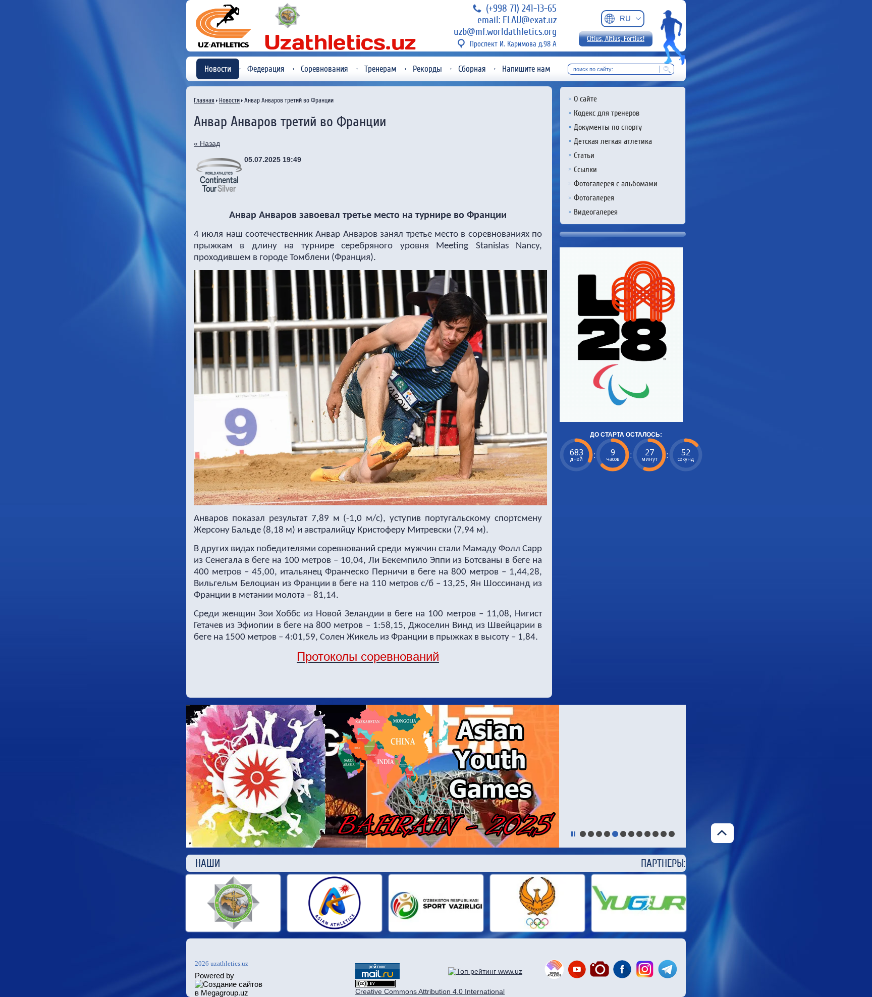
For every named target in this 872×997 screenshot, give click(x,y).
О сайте (585, 98)
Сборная (472, 69)
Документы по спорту (608, 127)
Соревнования (324, 69)
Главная (204, 100)
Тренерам (380, 69)
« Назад (207, 143)
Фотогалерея (594, 197)
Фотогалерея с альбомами (616, 183)
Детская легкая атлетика (613, 141)
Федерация (266, 69)
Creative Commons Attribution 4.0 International (430, 991)
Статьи (584, 155)
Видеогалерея (596, 212)
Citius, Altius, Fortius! (615, 39)
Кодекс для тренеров (606, 113)
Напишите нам (526, 69)
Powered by (214, 975)
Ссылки (585, 169)
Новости (217, 69)
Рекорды (427, 69)
